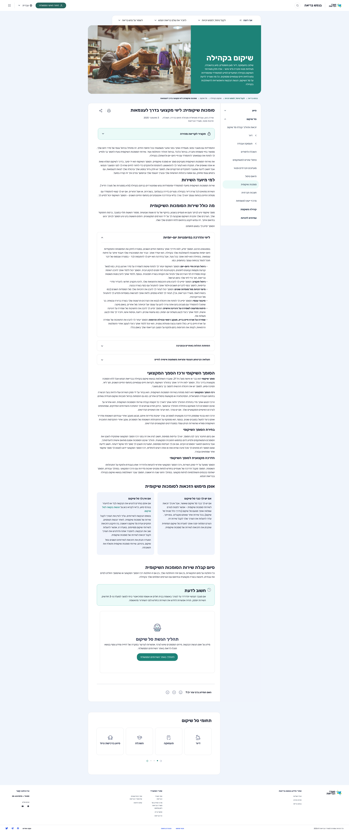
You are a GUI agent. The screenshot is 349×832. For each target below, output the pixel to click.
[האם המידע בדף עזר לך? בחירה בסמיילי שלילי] (167, 692)
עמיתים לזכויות (249, 217)
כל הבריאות (158, 816)
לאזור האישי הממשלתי (49, 5)
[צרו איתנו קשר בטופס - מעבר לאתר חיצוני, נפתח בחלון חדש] (23, 806)
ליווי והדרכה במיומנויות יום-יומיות (186, 237)
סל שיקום (252, 119)
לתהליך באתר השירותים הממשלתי (157, 657)
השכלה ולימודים (249, 151)
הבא (147, 761)
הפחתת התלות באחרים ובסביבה (193, 345)
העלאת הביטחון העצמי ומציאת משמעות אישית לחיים (182, 359)
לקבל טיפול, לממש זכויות (214, 20)
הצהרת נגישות (166, 828)
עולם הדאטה (138, 803)
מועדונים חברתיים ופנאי (245, 168)
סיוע (254, 110)
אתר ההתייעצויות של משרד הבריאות (136, 797)
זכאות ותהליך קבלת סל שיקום (242, 127)
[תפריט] (9, 5)
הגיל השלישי (297, 796)
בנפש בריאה (313, 5)
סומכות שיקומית (249, 184)
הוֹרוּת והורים (298, 800)
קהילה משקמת (248, 209)
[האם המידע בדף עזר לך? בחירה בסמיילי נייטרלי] (174, 692)
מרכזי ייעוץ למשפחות (246, 200)
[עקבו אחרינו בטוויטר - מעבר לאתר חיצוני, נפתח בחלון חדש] (6, 828)
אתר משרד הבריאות (158, 797)
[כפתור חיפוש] (297, 5)
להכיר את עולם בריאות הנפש (172, 20)
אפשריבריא (158, 812)
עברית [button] (25, 5)
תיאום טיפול (251, 176)
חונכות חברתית (249, 192)
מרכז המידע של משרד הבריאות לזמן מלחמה (157, 805)
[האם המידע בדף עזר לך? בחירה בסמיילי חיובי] (180, 692)
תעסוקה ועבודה (244, 143)
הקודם (160, 761)
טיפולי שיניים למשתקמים (245, 159)
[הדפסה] (109, 111)
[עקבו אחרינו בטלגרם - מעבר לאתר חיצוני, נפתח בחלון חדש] (12, 828)
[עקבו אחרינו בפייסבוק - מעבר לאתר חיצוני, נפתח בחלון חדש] (18, 828)
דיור (250, 135)
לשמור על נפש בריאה (132, 20)
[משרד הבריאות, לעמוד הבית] (333, 5)
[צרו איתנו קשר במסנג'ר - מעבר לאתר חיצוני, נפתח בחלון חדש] (28, 806)
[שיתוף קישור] (101, 111)
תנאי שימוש (180, 828)
